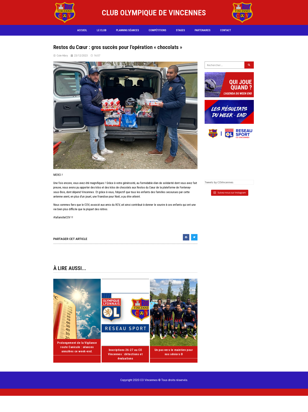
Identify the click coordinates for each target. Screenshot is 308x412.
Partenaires (203, 30)
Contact (225, 30)
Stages (180, 30)
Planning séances (127, 30)
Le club (101, 30)
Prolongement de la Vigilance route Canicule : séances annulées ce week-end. (77, 347)
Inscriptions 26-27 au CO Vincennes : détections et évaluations (125, 354)
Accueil (82, 30)
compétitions (157, 30)
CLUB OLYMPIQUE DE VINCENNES (154, 12)
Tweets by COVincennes (219, 182)
